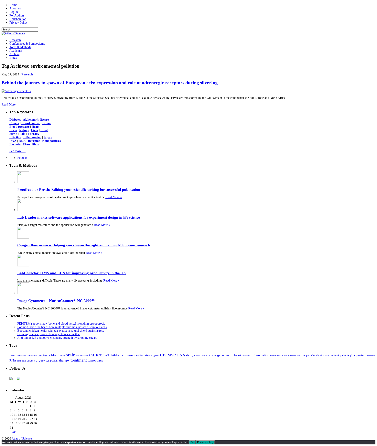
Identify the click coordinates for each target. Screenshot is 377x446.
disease (168, 354)
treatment (78, 360)
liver (279, 355)
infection (246, 355)
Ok (192, 442)
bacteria (44, 355)
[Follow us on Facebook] (12, 380)
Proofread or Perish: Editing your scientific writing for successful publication (78, 189)
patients (344, 355)
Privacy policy (205, 442)
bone (62, 355)
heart (237, 355)
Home (13, 4)
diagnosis (155, 356)
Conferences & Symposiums (27, 43)
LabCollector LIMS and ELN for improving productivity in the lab (71, 273)
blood (55, 355)
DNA (181, 355)
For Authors (16, 15)
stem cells (21, 361)
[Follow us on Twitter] (20, 380)
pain (327, 355)
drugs (197, 355)
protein (361, 355)
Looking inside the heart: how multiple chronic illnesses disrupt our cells (62, 327)
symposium (52, 360)
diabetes (144, 355)
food (214, 355)
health (229, 355)
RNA (12, 360)
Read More (9, 104)
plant (353, 355)
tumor (92, 360)
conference (130, 355)
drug (189, 355)
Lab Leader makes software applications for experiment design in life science (78, 217)
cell (107, 355)
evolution (206, 355)
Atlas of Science (22, 438)
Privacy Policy (18, 22)
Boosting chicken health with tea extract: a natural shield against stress (60, 330)
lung (284, 355)
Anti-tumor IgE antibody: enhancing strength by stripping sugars (57, 337)
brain (70, 354)
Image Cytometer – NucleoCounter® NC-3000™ (56, 301)
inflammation (260, 355)
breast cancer (82, 355)
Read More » (113, 197)
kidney (273, 355)
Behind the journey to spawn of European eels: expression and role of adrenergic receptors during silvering (110, 82)
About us (15, 8)
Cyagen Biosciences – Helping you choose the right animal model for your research (83, 245)
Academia (15, 50)
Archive (14, 54)
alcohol (12, 355)
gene (220, 355)
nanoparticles (308, 355)
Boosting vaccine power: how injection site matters (48, 334)
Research (15, 40)
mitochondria (294, 355)
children (115, 355)
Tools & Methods (20, 47)
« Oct (12, 431)
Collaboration (17, 19)
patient (334, 355)
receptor (371, 355)
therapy (64, 360)
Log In (13, 12)
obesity (320, 355)
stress (30, 360)
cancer (96, 354)
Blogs (13, 57)
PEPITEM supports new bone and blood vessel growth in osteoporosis (61, 323)
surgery (39, 360)
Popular (22, 157)
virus (100, 360)
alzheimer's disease (27, 355)
